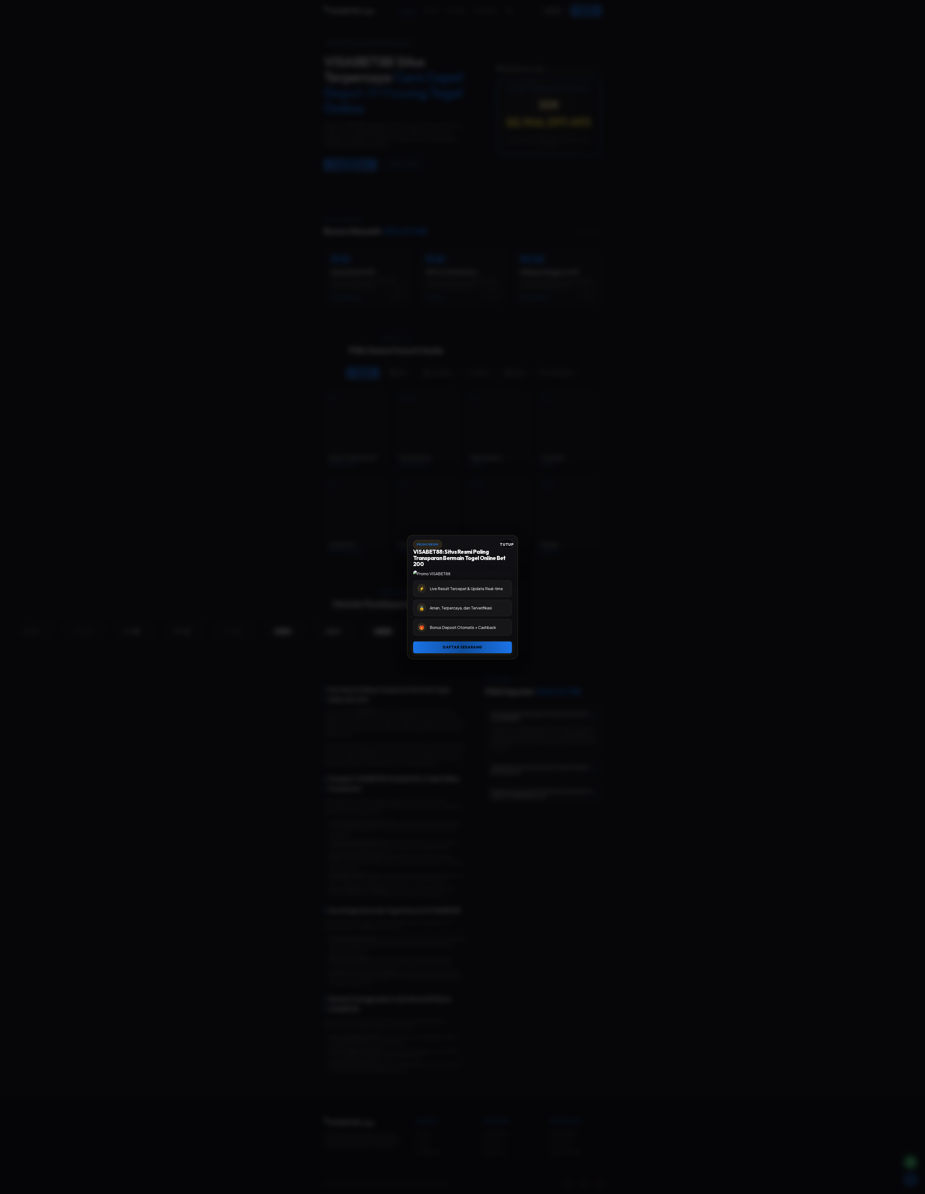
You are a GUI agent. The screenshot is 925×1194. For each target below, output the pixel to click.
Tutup (507, 544)
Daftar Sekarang (462, 647)
